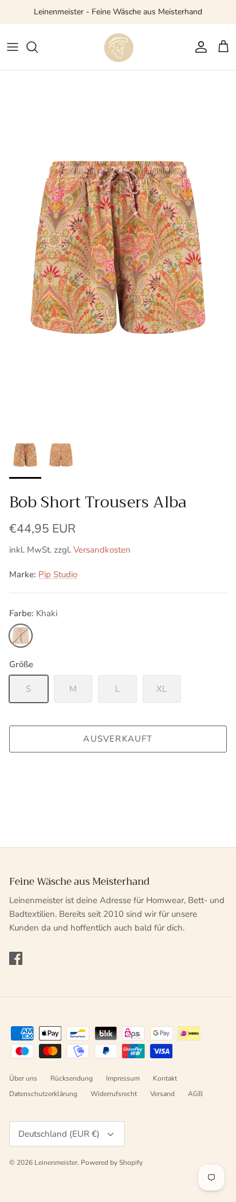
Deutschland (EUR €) (59, 1134)
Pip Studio (57, 574)
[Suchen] (37, 47)
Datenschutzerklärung (43, 1093)
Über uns (23, 1078)
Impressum (123, 1078)
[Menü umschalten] (12, 47)
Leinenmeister (55, 1162)
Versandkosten (102, 549)
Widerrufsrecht (114, 1093)
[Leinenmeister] (118, 47)
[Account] (198, 47)
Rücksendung (71, 1078)
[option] (118, 247)
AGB (195, 1093)
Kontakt (165, 1078)
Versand (162, 1093)
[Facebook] (15, 958)
